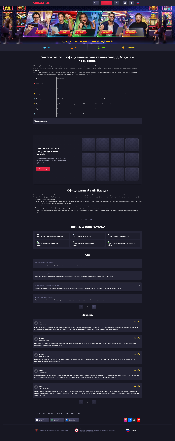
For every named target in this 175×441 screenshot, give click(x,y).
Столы (50, 413)
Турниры (59, 413)
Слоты (37, 413)
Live (44, 413)
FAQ (78, 413)
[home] (41, 3)
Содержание (69, 413)
